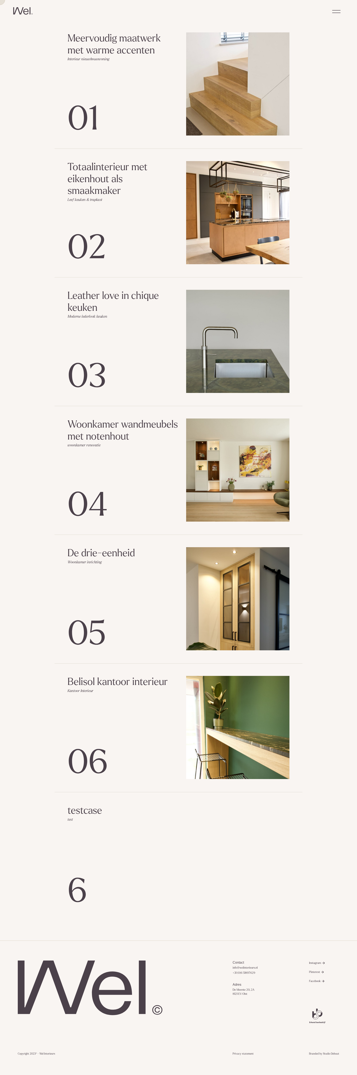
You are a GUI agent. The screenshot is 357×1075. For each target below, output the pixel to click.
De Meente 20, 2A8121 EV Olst (243, 991)
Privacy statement (243, 1053)
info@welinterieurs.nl (245, 967)
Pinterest (314, 972)
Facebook (315, 981)
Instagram (315, 962)
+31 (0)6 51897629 (244, 972)
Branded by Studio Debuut (324, 1053)
